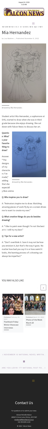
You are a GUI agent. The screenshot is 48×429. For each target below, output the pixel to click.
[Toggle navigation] (33, 23)
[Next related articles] (43, 287)
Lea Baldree (9, 38)
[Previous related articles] (37, 287)
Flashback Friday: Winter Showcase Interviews (11, 325)
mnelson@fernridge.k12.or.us (24, 420)
